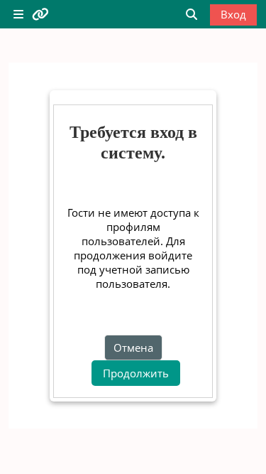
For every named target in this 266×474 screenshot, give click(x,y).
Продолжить (136, 373)
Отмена (133, 347)
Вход (233, 14)
